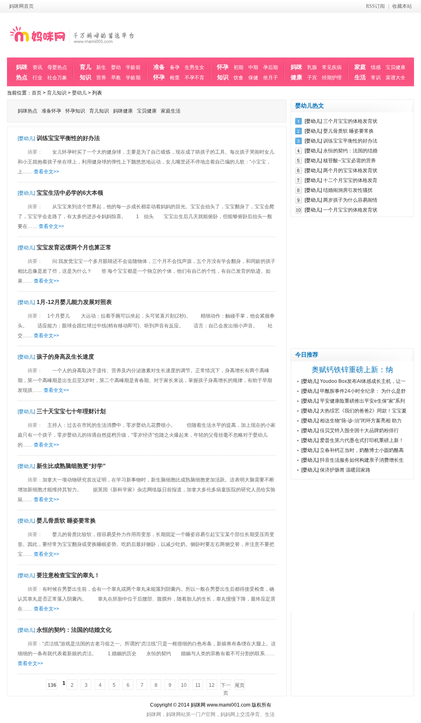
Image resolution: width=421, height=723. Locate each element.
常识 (376, 78)
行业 (37, 78)
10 (184, 685)
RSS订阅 (375, 6)
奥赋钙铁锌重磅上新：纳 (352, 370)
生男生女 (194, 67)
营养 (101, 78)
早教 (116, 78)
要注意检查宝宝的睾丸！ (68, 575)
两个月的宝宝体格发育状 (350, 170)
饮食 (238, 78)
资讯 (37, 67)
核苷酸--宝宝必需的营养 (349, 160)
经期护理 (332, 78)
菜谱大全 (395, 78)
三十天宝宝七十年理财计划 (71, 411)
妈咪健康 (296, 72)
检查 (175, 78)
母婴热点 (57, 67)
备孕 (175, 67)
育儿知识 (85, 72)
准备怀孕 (159, 72)
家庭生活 (360, 72)
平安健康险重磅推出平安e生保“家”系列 (362, 401)
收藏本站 (402, 6)
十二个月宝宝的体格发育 (350, 180)
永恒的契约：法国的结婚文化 (74, 629)
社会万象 (57, 78)
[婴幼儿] (26, 138)
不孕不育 (194, 78)
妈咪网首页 (21, 6)
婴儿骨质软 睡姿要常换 (66, 520)
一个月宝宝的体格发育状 (350, 210)
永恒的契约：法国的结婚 (350, 151)
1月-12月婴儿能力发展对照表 (74, 302)
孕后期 (270, 67)
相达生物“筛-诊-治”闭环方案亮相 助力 (361, 421)
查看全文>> (46, 172)
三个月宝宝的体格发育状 (350, 121)
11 (198, 685)
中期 (253, 67)
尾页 (240, 685)
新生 (101, 67)
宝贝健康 (395, 67)
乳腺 (312, 67)
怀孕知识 (223, 72)
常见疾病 (332, 67)
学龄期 (133, 78)
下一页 (226, 686)
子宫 (312, 78)
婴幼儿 (79, 93)
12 (212, 685)
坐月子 (270, 78)
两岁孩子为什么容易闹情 (350, 200)
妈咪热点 (22, 72)
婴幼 (116, 67)
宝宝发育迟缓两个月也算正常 (74, 247)
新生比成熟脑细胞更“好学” (71, 466)
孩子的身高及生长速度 (65, 356)
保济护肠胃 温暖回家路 (345, 470)
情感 (376, 67)
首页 (37, 93)
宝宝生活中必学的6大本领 (70, 192)
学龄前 (133, 67)
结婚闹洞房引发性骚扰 (347, 190)
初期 (238, 67)
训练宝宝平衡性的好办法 (68, 138)
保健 (253, 78)
